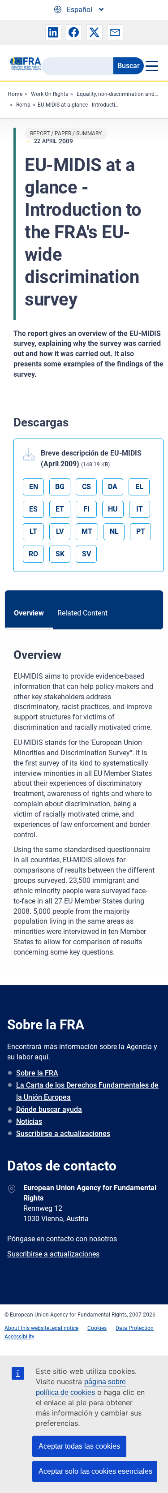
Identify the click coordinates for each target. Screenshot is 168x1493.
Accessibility (19, 1337)
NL (114, 531)
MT (87, 531)
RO (33, 554)
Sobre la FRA (37, 1073)
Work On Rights (49, 94)
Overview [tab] (29, 613)
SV (86, 554)
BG (60, 486)
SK (60, 554)
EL (139, 486)
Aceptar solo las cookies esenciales (95, 1471)
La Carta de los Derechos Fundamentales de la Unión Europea (87, 1091)
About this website (26, 1328)
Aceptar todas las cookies (79, 1446)
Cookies (97, 1328)
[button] (53, 32)
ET (60, 509)
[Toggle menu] (151, 65)
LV (60, 531)
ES (33, 509)
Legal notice (63, 1328)
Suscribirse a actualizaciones (63, 1133)
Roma (23, 105)
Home (15, 94)
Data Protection (135, 1328)
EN (33, 486)
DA (112, 486)
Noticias (29, 1121)
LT (33, 531)
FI (86, 509)
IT (139, 509)
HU (113, 509)
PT (140, 531)
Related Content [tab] (82, 613)
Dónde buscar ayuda (49, 1109)
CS (86, 486)
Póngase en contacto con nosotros (62, 1239)
